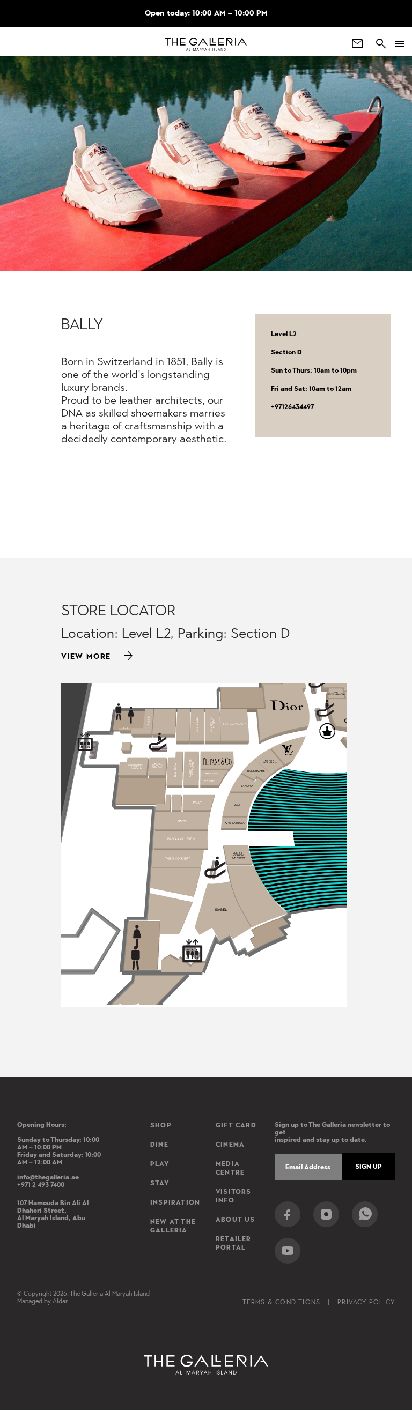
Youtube (287, 1251)
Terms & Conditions (281, 1302)
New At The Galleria (173, 1226)
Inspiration (175, 1202)
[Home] (206, 44)
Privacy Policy (366, 1302)
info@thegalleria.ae (48, 1177)
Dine (159, 1144)
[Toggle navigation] (396, 44)
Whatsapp (365, 1214)
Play (160, 1164)
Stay (160, 1183)
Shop (161, 1125)
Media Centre (230, 1168)
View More (98, 656)
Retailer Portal (234, 1243)
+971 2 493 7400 (40, 1185)
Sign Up (368, 1166)
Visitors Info (234, 1196)
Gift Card (236, 1125)
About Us (235, 1219)
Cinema (230, 1144)
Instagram (326, 1214)
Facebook (287, 1214)
